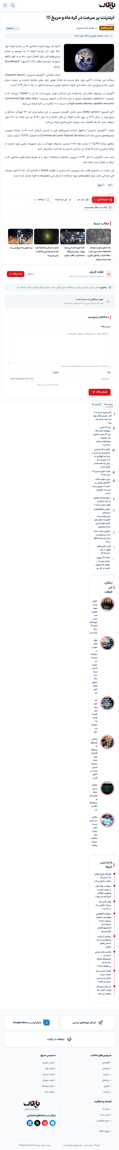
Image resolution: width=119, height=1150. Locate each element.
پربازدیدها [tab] (108, 404)
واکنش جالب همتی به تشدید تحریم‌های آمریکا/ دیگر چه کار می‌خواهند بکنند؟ (103, 959)
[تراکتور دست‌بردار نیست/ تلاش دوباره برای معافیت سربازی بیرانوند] (107, 830)
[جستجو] (12, 5)
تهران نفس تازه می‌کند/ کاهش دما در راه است (103, 905)
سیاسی (106, 1074)
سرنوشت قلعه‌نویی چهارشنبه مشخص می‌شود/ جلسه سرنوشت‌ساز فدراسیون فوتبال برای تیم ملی (103, 922)
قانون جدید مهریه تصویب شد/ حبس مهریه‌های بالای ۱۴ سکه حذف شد (93, 617)
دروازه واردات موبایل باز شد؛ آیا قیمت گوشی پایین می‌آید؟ (102, 501)
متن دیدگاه (105, 326)
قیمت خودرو (48, 1062)
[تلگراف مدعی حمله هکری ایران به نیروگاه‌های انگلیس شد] (107, 796)
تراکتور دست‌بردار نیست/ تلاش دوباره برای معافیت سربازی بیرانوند (93, 831)
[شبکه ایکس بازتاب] (37, 1123)
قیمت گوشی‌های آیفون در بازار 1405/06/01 (104, 550)
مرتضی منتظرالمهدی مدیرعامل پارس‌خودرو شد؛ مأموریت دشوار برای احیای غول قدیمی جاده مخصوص (102, 518)
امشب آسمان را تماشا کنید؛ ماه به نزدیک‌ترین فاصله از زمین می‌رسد (47, 251)
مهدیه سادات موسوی (85, 28)
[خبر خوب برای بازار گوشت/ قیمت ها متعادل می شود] (107, 715)
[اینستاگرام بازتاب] (45, 1123)
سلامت (106, 1092)
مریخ (100, 185)
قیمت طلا (49, 1068)
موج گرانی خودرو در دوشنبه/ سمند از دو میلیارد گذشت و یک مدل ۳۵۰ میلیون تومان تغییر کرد (93, 666)
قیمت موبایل (48, 1080)
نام (109, 372)
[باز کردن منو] (5, 5)
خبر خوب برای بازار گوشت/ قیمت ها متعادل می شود (94, 716)
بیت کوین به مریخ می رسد (21, 247)
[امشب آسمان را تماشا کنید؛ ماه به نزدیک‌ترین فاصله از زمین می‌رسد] (46, 236)
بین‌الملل (106, 1080)
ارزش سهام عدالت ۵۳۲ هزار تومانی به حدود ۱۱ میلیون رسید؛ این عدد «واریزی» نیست (101, 486)
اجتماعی (106, 1068)
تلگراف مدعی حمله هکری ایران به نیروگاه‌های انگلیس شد (92, 797)
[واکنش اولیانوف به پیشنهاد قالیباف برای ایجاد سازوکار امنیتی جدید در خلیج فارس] (107, 757)
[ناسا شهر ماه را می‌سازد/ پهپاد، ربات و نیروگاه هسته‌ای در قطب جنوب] (72, 236)
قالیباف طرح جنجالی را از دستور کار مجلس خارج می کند (102, 878)
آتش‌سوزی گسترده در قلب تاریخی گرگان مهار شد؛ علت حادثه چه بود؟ (102, 418)
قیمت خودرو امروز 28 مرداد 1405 (101, 473)
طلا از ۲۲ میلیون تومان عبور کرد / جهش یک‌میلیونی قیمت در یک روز (102, 563)
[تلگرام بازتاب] (52, 1123)
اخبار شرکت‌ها (48, 1086)
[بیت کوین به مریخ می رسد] (20, 236)
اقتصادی (106, 1062)
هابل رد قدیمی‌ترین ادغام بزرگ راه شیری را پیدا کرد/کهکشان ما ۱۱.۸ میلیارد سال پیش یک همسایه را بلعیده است (101, 458)
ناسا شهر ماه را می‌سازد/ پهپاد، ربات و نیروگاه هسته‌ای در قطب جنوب (74, 251)
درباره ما (106, 1109)
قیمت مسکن (48, 1074)
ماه (109, 185)
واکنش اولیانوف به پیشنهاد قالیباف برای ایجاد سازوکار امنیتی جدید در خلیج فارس (93, 758)
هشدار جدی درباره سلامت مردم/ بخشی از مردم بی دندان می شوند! (103, 976)
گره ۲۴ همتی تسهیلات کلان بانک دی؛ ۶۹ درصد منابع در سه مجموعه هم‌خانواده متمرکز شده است (102, 436)
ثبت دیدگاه (17, 273)
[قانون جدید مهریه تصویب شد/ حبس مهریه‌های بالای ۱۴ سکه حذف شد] (107, 616)
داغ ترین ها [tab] (96, 404)
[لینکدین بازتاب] (30, 1123)
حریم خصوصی (103, 1120)
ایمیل (55, 372)
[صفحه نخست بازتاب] (32, 1104)
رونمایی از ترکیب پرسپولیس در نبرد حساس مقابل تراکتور (104, 942)
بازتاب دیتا (49, 1092)
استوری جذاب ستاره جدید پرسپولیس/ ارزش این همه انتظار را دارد (101, 536)
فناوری (107, 1086)
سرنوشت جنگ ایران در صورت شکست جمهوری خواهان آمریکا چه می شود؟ (103, 891)
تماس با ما (105, 1115)
